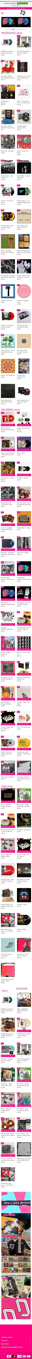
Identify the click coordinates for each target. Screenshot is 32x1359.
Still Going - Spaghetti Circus (23, 301)
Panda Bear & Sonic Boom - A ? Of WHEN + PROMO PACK (7, 930)
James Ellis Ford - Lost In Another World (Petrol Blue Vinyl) (8, 351)
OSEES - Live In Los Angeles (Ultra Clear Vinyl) (6, 753)
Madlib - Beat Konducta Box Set (23, 428)
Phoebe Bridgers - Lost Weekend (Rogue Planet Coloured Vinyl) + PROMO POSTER (23, 201)
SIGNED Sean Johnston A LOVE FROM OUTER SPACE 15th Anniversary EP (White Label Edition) (24, 1159)
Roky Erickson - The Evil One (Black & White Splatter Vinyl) (23, 603)
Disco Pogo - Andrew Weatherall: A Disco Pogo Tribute (8, 127)
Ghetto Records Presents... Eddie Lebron (7, 578)
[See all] (19, 33)
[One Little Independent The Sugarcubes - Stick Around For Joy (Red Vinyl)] (8, 870)
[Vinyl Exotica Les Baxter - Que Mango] (24, 820)
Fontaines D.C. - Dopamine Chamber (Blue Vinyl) (8, 603)
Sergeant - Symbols (6, 300)
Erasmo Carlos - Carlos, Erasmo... (7, 478)
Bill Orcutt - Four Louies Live (23, 653)
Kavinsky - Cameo (22, 904)
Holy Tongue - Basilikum (7, 777)
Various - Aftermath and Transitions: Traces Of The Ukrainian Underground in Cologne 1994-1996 (23, 276)
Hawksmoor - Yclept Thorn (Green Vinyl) (6, 1084)
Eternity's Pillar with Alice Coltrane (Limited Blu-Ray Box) (24, 251)
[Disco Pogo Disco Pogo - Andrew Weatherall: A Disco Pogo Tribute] (8, 116)
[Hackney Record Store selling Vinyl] (28, 13)
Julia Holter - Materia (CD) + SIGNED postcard (7, 77)
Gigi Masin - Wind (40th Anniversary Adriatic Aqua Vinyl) (8, 553)
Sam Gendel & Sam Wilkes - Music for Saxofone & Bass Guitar (23, 226)
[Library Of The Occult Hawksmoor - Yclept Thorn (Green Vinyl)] (8, 1074)
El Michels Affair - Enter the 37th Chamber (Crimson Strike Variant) (7, 226)
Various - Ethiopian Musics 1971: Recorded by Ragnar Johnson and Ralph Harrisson (7, 251)
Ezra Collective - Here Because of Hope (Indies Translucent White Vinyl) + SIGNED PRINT (24, 1134)
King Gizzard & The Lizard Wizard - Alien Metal (6, 503)
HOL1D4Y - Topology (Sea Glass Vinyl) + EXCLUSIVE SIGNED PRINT (6, 1059)
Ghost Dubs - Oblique (23, 552)
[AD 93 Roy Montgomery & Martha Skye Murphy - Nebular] (8, 390)
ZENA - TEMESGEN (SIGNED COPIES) (22, 1009)
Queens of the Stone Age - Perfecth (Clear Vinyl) (8, 453)
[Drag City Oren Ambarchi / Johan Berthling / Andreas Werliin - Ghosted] (24, 870)
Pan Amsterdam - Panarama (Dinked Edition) (6, 703)
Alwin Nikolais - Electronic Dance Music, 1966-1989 (8, 276)
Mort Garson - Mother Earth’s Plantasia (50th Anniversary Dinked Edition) (23, 805)
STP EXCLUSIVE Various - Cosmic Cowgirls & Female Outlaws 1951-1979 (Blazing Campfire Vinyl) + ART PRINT (24, 628)
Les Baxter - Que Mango (23, 829)
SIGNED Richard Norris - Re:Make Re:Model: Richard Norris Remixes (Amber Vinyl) (7, 1034)
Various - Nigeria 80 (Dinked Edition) (6, 855)
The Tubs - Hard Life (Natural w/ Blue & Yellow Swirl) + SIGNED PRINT (7, 1159)
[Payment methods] (8, 1356)
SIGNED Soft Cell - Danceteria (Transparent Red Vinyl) (7, 429)
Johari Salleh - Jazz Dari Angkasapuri (23, 176)
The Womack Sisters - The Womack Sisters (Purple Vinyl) (23, 326)
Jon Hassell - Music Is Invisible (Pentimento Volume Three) (7, 678)
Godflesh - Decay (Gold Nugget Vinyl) (23, 678)
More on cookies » (16, 5)
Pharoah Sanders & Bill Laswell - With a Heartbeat (7, 980)
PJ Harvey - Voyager (22, 478)
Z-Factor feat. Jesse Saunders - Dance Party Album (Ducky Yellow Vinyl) (23, 753)
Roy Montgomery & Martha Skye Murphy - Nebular (7, 401)
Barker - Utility (21, 453)
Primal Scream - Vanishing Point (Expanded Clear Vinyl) (23, 376)
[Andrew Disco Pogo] (16, 22)
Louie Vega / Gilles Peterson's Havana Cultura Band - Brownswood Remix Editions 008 (22, 351)
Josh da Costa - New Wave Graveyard (22, 955)
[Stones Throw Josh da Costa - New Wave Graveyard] (24, 944)
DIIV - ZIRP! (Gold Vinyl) (23, 727)
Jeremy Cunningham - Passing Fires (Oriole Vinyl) (7, 528)
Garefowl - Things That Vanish (23, 703)
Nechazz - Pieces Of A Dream (7, 201)
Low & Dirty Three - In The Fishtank (7, 955)
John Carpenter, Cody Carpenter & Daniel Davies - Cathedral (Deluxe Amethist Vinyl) (23, 401)
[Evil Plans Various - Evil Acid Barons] (8, 365)
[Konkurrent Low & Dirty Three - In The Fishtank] (8, 944)
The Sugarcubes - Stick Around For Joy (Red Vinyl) (7, 880)
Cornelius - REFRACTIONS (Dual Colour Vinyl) (7, 628)
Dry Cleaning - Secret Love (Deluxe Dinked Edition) (23, 1109)
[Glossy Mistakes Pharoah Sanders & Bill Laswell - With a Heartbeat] (8, 969)
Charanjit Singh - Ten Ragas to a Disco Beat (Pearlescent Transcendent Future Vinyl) (7, 905)
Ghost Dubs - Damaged (7, 151)
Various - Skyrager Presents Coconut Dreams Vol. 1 (6, 805)
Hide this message (22, 3)
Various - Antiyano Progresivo (6, 653)
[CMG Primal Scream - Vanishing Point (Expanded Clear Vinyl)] (24, 365)
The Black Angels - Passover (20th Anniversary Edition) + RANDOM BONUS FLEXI (23, 127)
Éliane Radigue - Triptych (24, 527)
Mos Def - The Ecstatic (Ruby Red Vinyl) (7, 326)
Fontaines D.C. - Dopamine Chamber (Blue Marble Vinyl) (24, 578)
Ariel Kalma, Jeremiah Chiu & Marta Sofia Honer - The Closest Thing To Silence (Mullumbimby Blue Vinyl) (24, 778)
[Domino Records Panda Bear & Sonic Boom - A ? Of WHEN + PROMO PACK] (8, 920)
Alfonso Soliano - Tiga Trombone (7, 176)
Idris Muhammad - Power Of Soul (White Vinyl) (24, 77)
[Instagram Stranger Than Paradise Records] (20, 1329)
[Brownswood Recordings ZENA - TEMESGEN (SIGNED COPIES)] (24, 999)
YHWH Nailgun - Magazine (5, 101)
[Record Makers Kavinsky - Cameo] (24, 895)
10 (25, 29)
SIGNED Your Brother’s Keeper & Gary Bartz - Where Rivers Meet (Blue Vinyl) (8, 52)
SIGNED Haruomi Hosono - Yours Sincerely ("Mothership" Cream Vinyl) (24, 1034)
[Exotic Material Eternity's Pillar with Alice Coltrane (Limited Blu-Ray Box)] (24, 241)
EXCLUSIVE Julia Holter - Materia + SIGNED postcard (24, 52)
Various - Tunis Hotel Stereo (22, 151)
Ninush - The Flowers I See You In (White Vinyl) (23, 101)
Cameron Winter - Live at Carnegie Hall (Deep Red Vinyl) (24, 503)
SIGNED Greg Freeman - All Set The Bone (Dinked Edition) (8, 1134)
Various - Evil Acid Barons (8, 375)
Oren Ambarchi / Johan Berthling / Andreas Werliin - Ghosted (23, 880)
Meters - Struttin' (21, 929)
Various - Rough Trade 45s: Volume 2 (7, 728)
